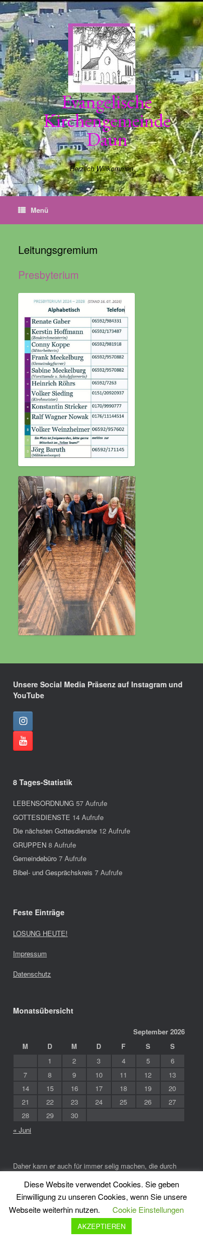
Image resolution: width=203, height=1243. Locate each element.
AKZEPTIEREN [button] (101, 1226)
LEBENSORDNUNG (43, 803)
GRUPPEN (29, 845)
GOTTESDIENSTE (41, 817)
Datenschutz (32, 974)
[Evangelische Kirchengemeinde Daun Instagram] (23, 721)
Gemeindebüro (35, 858)
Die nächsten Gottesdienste (55, 831)
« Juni (22, 1130)
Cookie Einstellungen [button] (148, 1209)
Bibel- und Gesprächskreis (53, 872)
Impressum (30, 953)
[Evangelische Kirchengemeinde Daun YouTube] (23, 741)
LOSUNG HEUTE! (40, 933)
